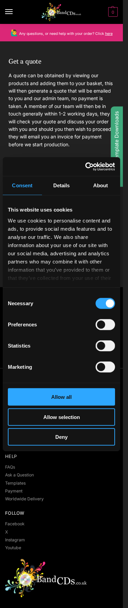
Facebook (15, 523)
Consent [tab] (22, 185)
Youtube (13, 547)
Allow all (61, 397)
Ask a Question (19, 474)
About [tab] (100, 185)
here (109, 33)
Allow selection (61, 417)
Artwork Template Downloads (116, 147)
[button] (112, 12)
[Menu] (15, 12)
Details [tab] (61, 185)
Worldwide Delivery (24, 498)
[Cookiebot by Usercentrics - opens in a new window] (86, 166)
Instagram (15, 539)
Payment (14, 491)
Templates (15, 483)
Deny (61, 437)
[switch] (105, 324)
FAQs (10, 467)
